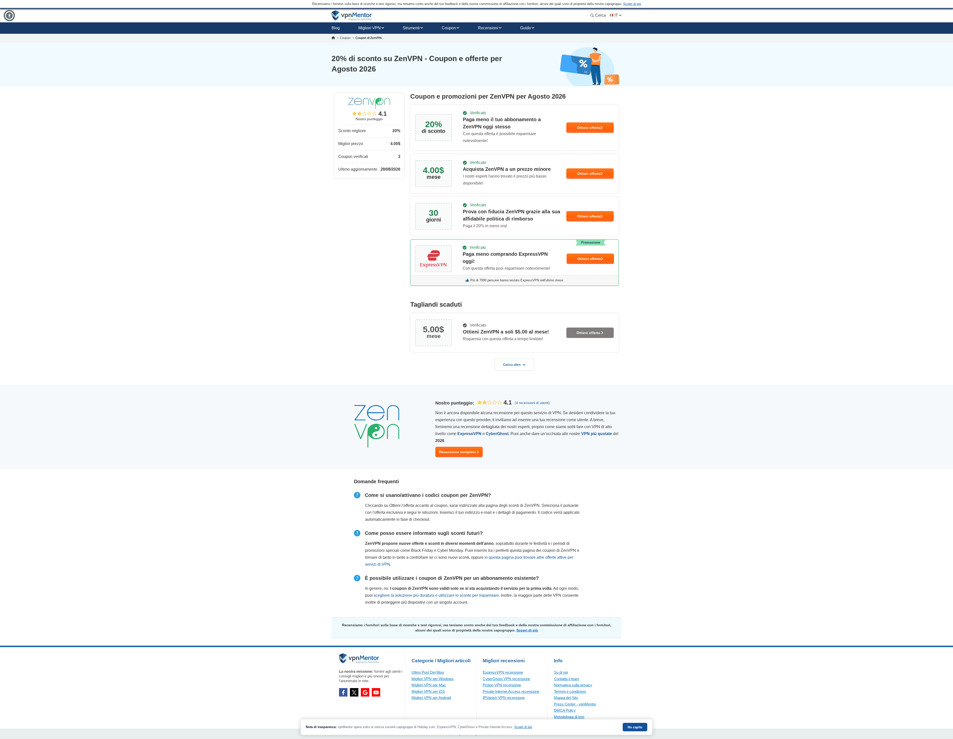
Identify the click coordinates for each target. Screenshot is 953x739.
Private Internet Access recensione (511, 691)
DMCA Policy (565, 710)
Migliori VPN (369, 28)
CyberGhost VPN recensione (506, 679)
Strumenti (411, 28)
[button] (9, 15)
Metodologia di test (569, 717)
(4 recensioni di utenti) (532, 403)
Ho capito (635, 727)
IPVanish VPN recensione (504, 698)
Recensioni (488, 28)
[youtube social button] (376, 692)
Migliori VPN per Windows (432, 679)
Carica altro (512, 365)
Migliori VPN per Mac (428, 685)
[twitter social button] (354, 692)
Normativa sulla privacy (573, 685)
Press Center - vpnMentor (575, 704)
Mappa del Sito (566, 698)
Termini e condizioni (570, 691)
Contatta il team (566, 679)
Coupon (449, 28)
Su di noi (561, 672)
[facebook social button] (343, 692)
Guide (525, 28)
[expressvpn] (514, 263)
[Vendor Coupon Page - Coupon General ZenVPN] (514, 127)
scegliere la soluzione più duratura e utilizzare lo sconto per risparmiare (436, 595)
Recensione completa (458, 452)
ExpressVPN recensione (503, 672)
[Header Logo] (352, 15)
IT (616, 15)
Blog (336, 28)
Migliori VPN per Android (431, 698)
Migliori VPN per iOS (428, 691)
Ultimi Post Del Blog (427, 672)
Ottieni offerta (589, 128)
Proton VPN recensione (502, 685)
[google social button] (365, 692)
